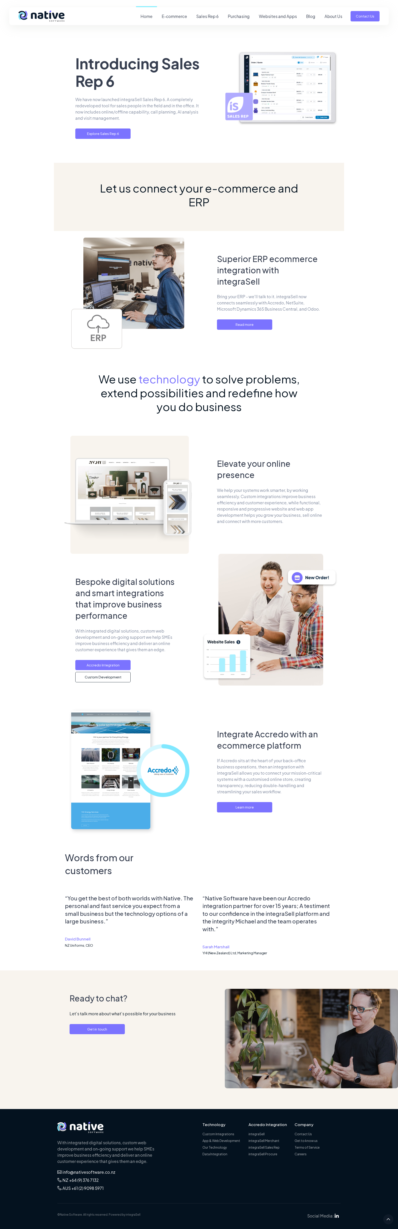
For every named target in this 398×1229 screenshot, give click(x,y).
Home (146, 16)
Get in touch (97, 1029)
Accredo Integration (103, 665)
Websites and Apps (278, 16)
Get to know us (306, 1141)
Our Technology (214, 1147)
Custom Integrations (218, 1134)
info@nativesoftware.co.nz (88, 1172)
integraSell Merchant (264, 1141)
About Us (333, 16)
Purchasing (239, 16)
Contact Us (365, 16)
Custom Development (103, 677)
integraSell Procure (263, 1154)
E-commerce (174, 16)
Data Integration (214, 1154)
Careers (301, 1154)
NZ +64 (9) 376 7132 (80, 1180)
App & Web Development (221, 1141)
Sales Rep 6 (207, 16)
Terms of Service (307, 1147)
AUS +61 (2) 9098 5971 (83, 1188)
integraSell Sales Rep (264, 1147)
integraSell (257, 1134)
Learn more (245, 807)
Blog (310, 16)
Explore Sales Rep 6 (103, 133)
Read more (245, 324)
